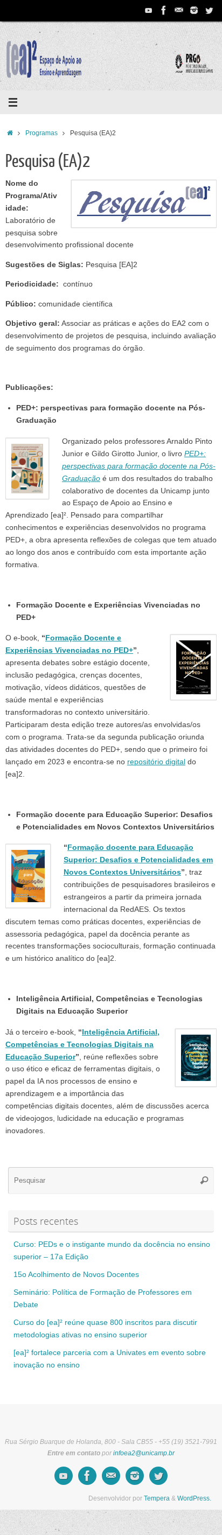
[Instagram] (194, 10)
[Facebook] (163, 10)
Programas (41, 133)
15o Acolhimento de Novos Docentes (76, 1275)
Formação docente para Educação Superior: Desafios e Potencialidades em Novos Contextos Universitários (138, 859)
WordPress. (194, 1498)
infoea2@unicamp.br (144, 1453)
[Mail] (178, 10)
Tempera (157, 1498)
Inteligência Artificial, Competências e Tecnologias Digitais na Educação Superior (82, 1044)
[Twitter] (209, 10)
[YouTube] (148, 10)
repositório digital (156, 762)
